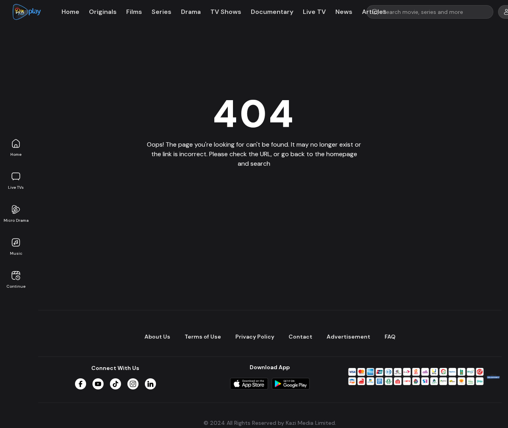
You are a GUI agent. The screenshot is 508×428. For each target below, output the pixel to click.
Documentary (272, 12)
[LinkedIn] (150, 383)
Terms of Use (203, 336)
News (343, 12)
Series (161, 12)
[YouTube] (98, 383)
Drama (191, 12)
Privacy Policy (254, 336)
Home (15, 154)
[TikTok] (115, 383)
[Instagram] (133, 383)
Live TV (314, 12)
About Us (157, 336)
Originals (103, 12)
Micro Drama (16, 220)
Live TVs (16, 187)
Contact (300, 336)
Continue (15, 286)
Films (134, 12)
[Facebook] (80, 383)
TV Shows (225, 12)
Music (16, 253)
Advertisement (348, 336)
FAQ (390, 336)
